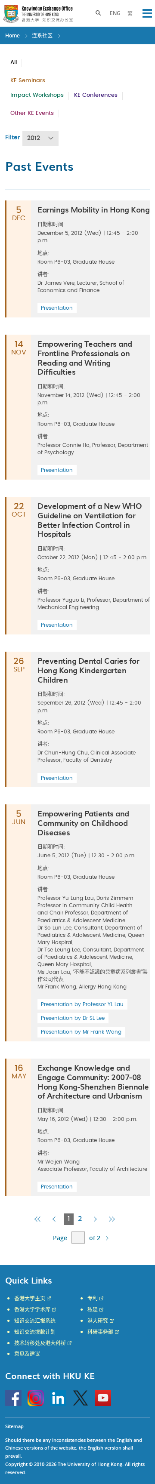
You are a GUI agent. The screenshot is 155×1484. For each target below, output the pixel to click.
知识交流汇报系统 (35, 1321)
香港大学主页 (29, 1298)
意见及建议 (27, 1354)
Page (60, 1238)
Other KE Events (32, 113)
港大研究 (97, 1321)
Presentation (57, 308)
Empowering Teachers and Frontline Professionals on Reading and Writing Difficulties (84, 357)
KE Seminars (27, 80)
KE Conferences (96, 95)
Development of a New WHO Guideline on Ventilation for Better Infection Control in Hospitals (89, 519)
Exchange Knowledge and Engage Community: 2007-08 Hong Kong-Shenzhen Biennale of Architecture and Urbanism (93, 1081)
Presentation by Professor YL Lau (82, 1004)
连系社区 (42, 35)
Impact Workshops (37, 95)
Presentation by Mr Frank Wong (81, 1031)
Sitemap (14, 1426)
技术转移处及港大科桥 (40, 1343)
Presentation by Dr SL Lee (73, 1018)
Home (12, 35)
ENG (115, 13)
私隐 (92, 1309)
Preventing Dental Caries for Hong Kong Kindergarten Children (88, 670)
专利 (92, 1298)
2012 (33, 138)
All (13, 62)
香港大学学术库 (32, 1309)
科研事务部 (100, 1332)
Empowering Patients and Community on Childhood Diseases (83, 822)
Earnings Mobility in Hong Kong (93, 209)
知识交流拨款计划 (35, 1332)
